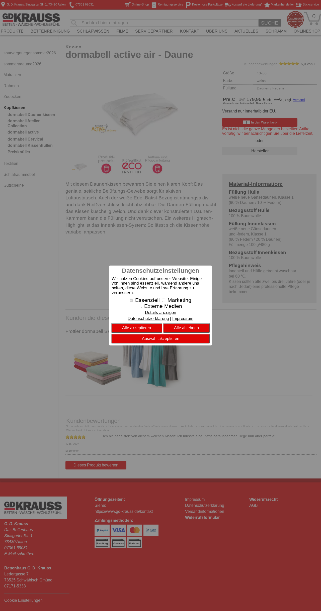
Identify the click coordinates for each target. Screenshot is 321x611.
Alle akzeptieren (136, 328)
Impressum (182, 318)
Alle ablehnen (186, 328)
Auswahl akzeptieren (160, 338)
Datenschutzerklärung (148, 318)
